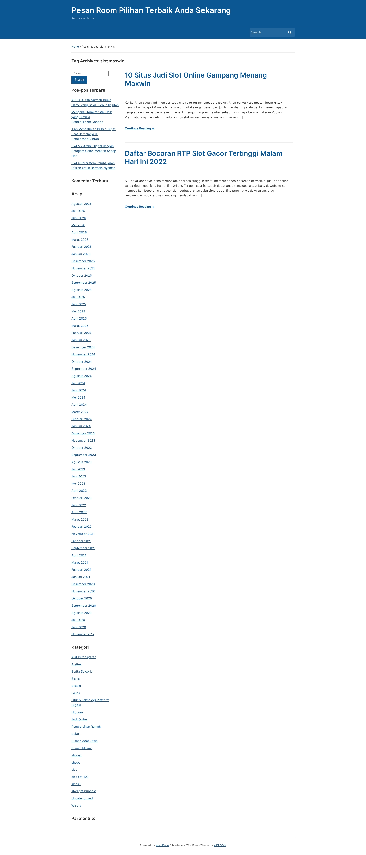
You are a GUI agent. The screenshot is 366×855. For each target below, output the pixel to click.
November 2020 (83, 591)
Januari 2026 (81, 254)
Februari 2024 (81, 419)
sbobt (75, 762)
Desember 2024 (83, 347)
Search (290, 32)
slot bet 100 (80, 777)
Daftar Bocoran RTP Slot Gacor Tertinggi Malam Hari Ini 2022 (203, 157)
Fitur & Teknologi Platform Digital (90, 702)
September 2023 (83, 455)
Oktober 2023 (81, 448)
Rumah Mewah (81, 748)
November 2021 (83, 534)
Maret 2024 (79, 412)
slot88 (76, 784)
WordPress (162, 845)
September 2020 (83, 605)
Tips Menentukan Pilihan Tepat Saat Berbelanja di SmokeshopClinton (93, 134)
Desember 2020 (83, 584)
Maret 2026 (79, 239)
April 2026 (79, 232)
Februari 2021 (81, 570)
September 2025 (83, 282)
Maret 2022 (79, 519)
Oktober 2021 (81, 541)
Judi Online (79, 719)
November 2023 (83, 440)
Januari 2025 (81, 340)
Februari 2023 (81, 498)
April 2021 (78, 555)
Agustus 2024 (81, 376)
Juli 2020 (78, 620)
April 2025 (79, 318)
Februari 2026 (81, 247)
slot (74, 769)
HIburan (77, 712)
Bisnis (75, 679)
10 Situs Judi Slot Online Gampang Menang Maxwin (196, 79)
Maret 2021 (79, 562)
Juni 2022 (78, 505)
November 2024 (83, 354)
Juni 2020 (78, 627)
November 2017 (82, 634)
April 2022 (79, 512)
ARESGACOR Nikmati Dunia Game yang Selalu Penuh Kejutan (95, 102)
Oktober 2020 (81, 598)
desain (76, 686)
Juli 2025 (78, 297)
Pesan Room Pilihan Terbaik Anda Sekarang (151, 10)
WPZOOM (220, 845)
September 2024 (83, 369)
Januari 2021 (80, 577)
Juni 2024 (78, 390)
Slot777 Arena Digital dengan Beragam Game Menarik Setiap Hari (93, 151)
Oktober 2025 (81, 275)
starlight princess (83, 791)
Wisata (76, 805)
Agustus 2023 (81, 462)
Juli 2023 (78, 469)
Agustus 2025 (81, 290)
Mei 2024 (78, 397)
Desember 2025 (83, 261)
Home (75, 46)
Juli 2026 (78, 211)
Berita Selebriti (82, 671)
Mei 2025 (78, 311)
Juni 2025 (78, 304)
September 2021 (83, 548)
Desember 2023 (83, 433)
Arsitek (76, 664)
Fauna (75, 693)
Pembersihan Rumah (86, 726)
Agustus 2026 (81, 204)
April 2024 (79, 404)
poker (75, 734)
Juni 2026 (78, 218)
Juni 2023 (78, 476)
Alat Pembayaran (83, 657)
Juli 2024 (78, 383)
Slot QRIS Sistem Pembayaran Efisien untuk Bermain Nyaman (93, 165)
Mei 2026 (78, 225)
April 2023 (79, 490)
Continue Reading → (140, 128)
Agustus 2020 (81, 613)
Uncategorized (82, 798)
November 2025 (83, 268)
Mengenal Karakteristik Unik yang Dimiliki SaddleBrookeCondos (91, 117)
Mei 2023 (78, 483)
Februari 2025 (81, 333)
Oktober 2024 (81, 361)
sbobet (76, 755)
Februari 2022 (81, 526)
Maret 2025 (79, 326)
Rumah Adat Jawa (84, 741)
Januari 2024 (81, 426)
